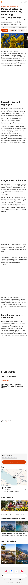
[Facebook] (11, 571)
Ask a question (5, 380)
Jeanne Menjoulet (15, 49)
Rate (22, 30)
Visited (14, 30)
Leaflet (12, 485)
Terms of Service (18, 582)
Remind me (15, 462)
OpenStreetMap (18, 485)
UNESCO (4, 27)
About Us (6, 579)
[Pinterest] (21, 571)
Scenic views (12, 27)
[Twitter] (16, 571)
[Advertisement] (14, 82)
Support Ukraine (20, 579)
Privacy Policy (9, 582)
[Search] (19, 2)
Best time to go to (10, 6)
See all (6, 44)
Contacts (12, 579)
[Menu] (24, 2)
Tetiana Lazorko (10, 422)
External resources (9, 376)
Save (5, 30)
